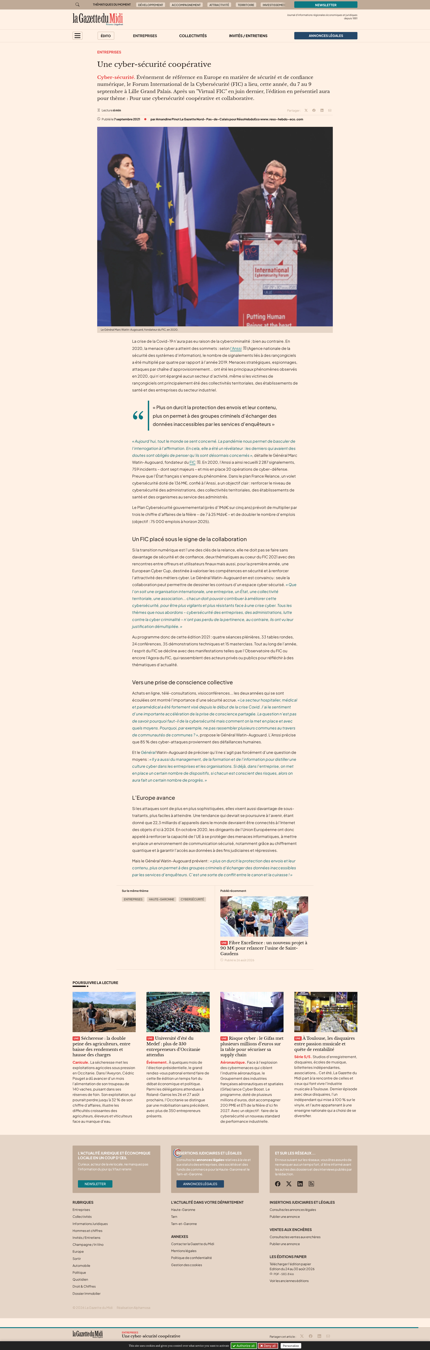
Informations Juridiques (90, 1224)
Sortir (77, 1258)
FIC (192, 462)
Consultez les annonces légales (293, 1210)
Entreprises (145, 35)
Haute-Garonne (161, 899)
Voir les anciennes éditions (289, 1281)
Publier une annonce (285, 1216)
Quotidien (80, 1279)
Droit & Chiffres (84, 1286)
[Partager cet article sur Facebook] (314, 110)
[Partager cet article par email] (330, 110)
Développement (150, 5)
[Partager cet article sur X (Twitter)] (306, 110)
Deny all (269, 1346)
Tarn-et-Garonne (184, 1224)
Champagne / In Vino (88, 1244)
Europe (78, 1251)
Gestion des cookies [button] (186, 1265)
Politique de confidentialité (191, 1258)
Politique (79, 1272)
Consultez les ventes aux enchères (295, 1237)
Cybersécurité (192, 899)
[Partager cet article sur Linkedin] (322, 110)
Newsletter (326, 5)
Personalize (291, 1346)
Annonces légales (200, 1184)
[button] (77, 36)
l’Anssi (236, 348)
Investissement (275, 5)
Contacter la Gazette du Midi (192, 1244)
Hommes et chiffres (87, 1231)
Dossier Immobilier (87, 1293)
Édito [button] (106, 36)
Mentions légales (183, 1251)
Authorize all (245, 1346)
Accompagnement (186, 5)
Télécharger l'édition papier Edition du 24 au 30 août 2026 (292, 1269)
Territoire (246, 5)
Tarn (174, 1216)
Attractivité (219, 5)
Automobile (81, 1265)
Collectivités (193, 35)
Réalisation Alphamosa (133, 1307)
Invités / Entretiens (248, 35)
